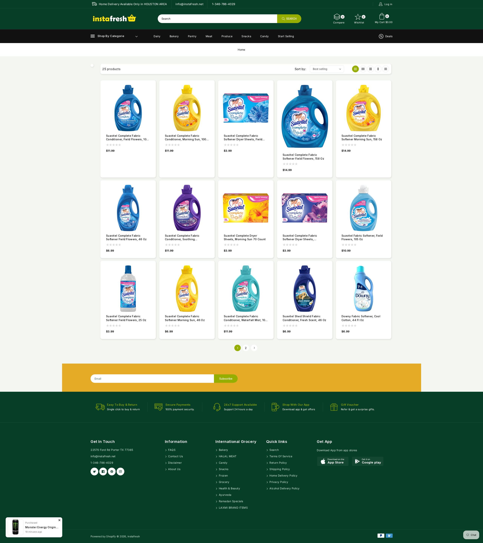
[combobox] (229, 19)
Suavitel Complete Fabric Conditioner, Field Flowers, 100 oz (127, 137)
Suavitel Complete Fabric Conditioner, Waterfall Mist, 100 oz (245, 318)
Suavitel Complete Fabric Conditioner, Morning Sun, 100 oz (185, 137)
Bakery (174, 36)
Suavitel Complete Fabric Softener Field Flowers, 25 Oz (126, 318)
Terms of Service (280, 456)
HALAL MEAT (227, 456)
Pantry (192, 36)
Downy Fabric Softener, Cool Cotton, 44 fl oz (360, 318)
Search (274, 449)
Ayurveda (225, 494)
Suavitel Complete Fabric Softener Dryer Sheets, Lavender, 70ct (300, 237)
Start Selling (286, 36)
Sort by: (300, 69)
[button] (107, 36)
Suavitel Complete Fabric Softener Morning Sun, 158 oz (361, 137)
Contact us (175, 456)
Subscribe (225, 378)
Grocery (223, 482)
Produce (227, 36)
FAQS (171, 449)
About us (174, 469)
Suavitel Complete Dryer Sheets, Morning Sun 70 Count (245, 237)
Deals (389, 36)
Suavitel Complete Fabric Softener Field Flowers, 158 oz (303, 156)
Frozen (223, 475)
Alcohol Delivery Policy (284, 488)
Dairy (157, 36)
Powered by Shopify (103, 536)
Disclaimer (174, 462)
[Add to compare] (153, 93)
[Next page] (254, 348)
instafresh (134, 536)
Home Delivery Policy (283, 475)
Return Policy (278, 462)
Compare (339, 19)
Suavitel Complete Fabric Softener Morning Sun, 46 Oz (185, 318)
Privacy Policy (278, 482)
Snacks (246, 36)
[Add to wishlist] (153, 100)
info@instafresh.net (103, 456)
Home (241, 49)
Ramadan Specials (230, 501)
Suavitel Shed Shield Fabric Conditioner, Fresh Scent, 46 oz (304, 318)
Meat (209, 36)
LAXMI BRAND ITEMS (233, 507)
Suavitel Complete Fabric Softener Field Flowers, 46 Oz (126, 237)
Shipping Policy (279, 469)
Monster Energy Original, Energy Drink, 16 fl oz (41, 527)
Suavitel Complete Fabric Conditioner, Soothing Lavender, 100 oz (182, 237)
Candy (264, 36)
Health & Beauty (229, 488)
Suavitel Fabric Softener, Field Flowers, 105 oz (362, 237)
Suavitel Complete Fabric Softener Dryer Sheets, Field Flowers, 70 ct (243, 137)
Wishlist (359, 19)
